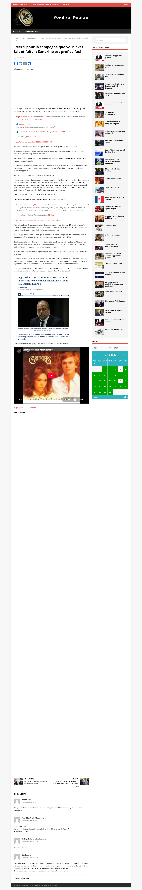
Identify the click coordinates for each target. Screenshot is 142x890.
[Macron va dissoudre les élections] (99, 105)
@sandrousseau (25, 124)
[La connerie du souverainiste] (99, 114)
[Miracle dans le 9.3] (99, 190)
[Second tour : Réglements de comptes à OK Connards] (99, 86)
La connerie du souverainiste (110, 113)
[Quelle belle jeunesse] (99, 180)
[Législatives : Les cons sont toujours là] (99, 133)
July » (126, 397)
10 (115, 375)
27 (95, 392)
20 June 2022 (21, 58)
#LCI (27, 132)
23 (110, 386)
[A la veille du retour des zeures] (99, 143)
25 (120, 386)
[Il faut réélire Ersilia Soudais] (99, 171)
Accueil (16, 31)
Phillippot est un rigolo (113, 263)
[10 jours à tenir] (99, 228)
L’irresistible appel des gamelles (113, 57)
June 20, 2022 (49, 215)
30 (110, 392)
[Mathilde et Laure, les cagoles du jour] (99, 209)
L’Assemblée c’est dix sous (115, 301)
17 (115, 381)
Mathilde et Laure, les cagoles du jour (113, 208)
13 (95, 381)
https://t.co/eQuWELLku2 (40, 132)
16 (110, 381)
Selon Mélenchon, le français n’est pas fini (113, 123)
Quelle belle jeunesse (113, 178)
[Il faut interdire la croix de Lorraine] (99, 199)
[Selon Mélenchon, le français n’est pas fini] (99, 124)
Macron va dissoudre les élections (114, 104)
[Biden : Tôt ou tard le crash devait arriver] (99, 152)
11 (120, 375)
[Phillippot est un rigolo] (99, 265)
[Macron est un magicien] (99, 331)
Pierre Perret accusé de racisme (113, 311)
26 (125, 386)
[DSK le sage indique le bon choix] (99, 95)
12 (125, 375)
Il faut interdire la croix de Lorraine (115, 198)
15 (105, 381)
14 (100, 381)
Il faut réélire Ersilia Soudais (112, 170)
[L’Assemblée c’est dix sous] (99, 303)
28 (100, 392)
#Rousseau (46, 117)
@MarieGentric (38, 205)
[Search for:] (110, 40)
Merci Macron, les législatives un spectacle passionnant (114, 284)
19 (125, 381)
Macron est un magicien (114, 329)
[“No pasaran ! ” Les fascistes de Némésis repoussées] (99, 161)
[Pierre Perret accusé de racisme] (99, 312)
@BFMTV (22, 205)
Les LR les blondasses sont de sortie (115, 274)
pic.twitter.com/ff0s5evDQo (60, 132)
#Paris (40, 119)
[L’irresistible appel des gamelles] (99, 58)
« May (96, 397)
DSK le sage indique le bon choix (115, 94)
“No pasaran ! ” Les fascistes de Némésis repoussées (113, 161)
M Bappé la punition (112, 235)
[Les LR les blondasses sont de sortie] (99, 275)
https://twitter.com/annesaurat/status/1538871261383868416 (37, 220)
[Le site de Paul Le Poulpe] (71, 28)
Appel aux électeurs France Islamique (115, 321)
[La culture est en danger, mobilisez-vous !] (99, 218)
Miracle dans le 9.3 (112, 188)
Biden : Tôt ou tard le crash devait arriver (115, 151)
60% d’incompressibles (113, 291)
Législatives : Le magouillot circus (111, 245)
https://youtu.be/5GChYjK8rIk (25, 408)
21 (100, 386)
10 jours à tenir (110, 225)
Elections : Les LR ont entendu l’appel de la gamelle (113, 256)
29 (105, 392)
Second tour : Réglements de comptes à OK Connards (114, 86)
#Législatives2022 (27, 117)
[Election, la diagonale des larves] (99, 67)
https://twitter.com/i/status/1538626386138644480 (33, 142)
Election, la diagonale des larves (114, 66)
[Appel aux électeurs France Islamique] (99, 322)
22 (105, 386)
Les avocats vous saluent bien (114, 75)
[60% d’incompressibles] (99, 294)
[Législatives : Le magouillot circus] (99, 246)
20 (95, 386)
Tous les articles (32, 31)
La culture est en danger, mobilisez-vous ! (114, 217)
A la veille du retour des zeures (114, 142)
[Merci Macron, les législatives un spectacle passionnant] (99, 284)
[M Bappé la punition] (99, 237)
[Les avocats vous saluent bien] (99, 77)
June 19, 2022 (31, 137)
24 (115, 386)
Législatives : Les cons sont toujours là (115, 132)
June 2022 (110, 354)
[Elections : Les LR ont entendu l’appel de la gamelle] (99, 256)
